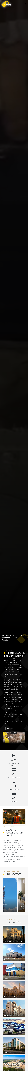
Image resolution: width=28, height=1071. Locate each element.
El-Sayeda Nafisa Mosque (11, 997)
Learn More (10, 728)
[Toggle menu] (25, 4)
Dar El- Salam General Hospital (13, 941)
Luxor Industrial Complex (11, 1034)
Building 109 (7, 1052)
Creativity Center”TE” (10, 978)
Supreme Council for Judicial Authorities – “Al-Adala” (12, 959)
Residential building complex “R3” (13, 1015)
